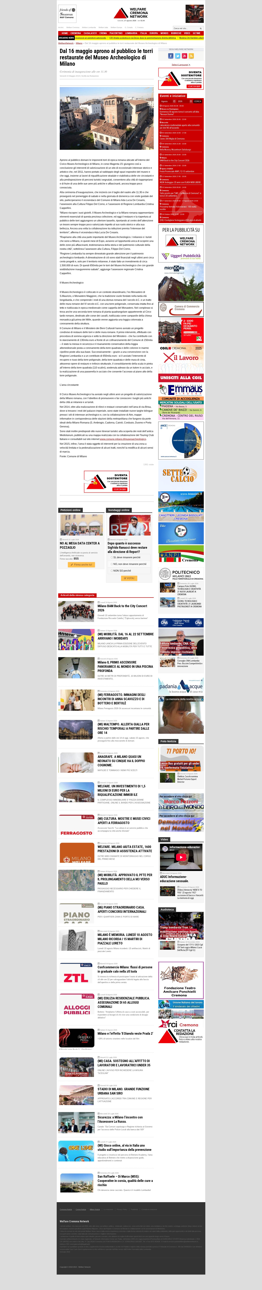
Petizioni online (70, 510)
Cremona (76, 33)
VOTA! (130, 578)
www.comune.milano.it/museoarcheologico (123, 439)
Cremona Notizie (66, 1209)
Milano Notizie (95, 1209)
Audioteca (167, 909)
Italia (143, 33)
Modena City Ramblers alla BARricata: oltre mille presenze (166, 38)
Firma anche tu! (82, 564)
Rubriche (176, 33)
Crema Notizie (81, 1209)
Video (187, 33)
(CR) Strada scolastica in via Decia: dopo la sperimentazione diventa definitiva (104, 38)
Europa (154, 33)
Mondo (164, 33)
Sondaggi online (118, 510)
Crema (103, 33)
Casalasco (90, 33)
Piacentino (116, 33)
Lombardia (131, 33)
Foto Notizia (168, 741)
